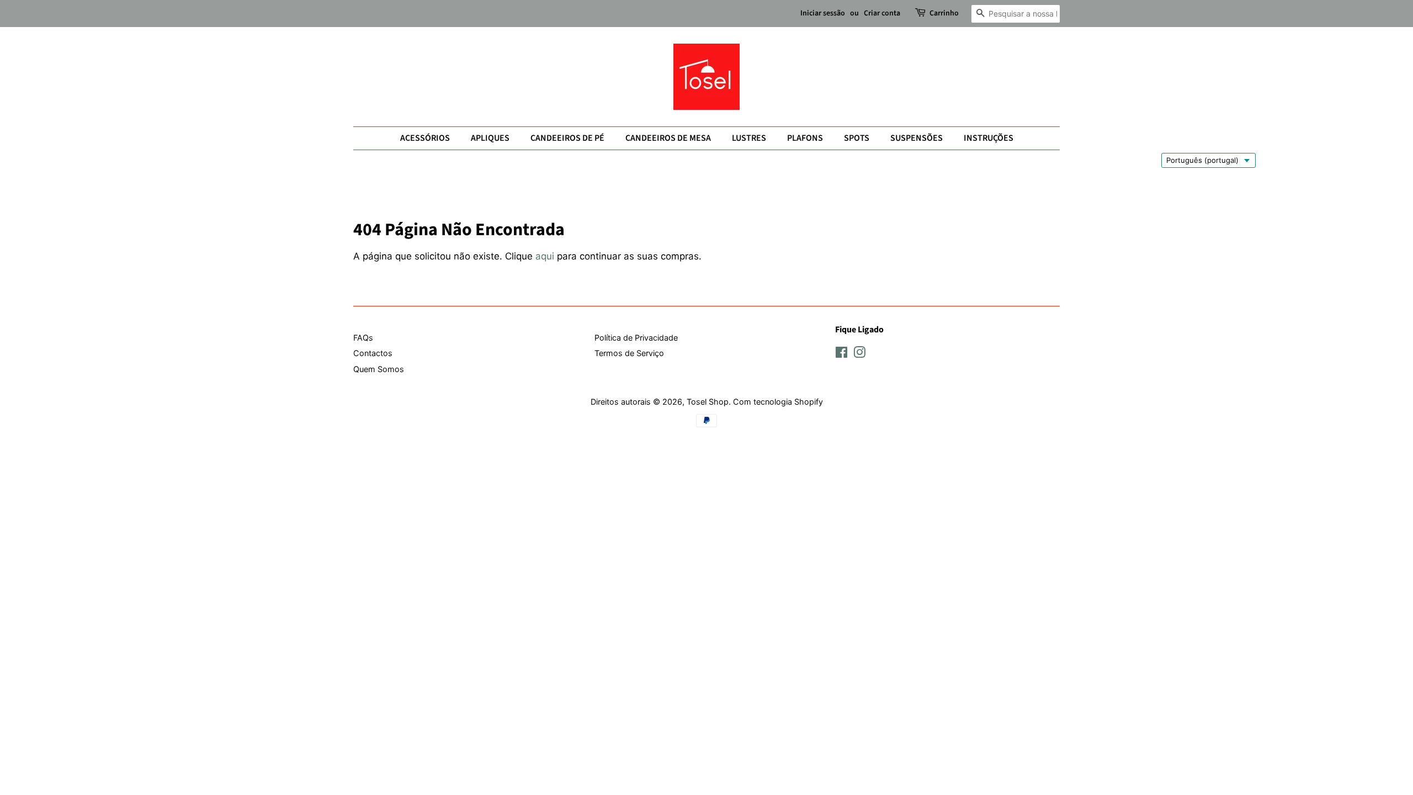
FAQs (363, 337)
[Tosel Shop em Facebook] (841, 354)
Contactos (372, 353)
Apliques (490, 138)
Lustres (749, 138)
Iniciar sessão (822, 13)
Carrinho (944, 13)
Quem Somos (378, 369)
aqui (544, 256)
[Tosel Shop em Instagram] (859, 354)
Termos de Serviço (629, 353)
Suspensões (916, 138)
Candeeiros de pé (567, 138)
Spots (856, 138)
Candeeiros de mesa (668, 138)
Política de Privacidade (636, 337)
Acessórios (425, 138)
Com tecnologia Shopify (778, 401)
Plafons (805, 138)
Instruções (988, 138)
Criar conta (882, 13)
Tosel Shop (708, 401)
